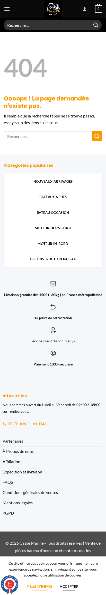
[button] (7, 9)
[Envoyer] (96, 25)
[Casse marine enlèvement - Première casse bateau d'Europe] (53, 9)
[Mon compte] (84, 9)
